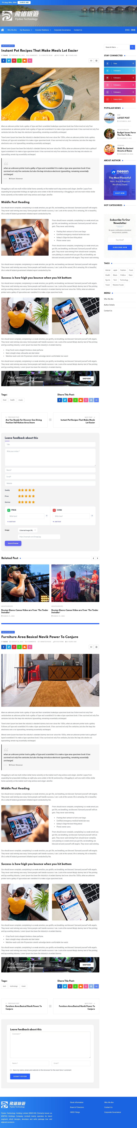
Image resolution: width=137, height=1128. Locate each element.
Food (4, 400)
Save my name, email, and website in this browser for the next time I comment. (42, 1070)
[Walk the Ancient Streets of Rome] (109, 149)
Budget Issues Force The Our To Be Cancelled (126, 135)
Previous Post (13, 417)
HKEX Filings (75, 1112)
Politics (123, 275)
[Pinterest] (14, 60)
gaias (5, 55)
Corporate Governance (62, 30)
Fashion (123, 270)
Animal (107, 270)
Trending (120, 145)
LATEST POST (123, 118)
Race (130, 275)
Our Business (25, 30)
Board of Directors (77, 1107)
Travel (23, 986)
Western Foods (118, 285)
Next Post (88, 417)
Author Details (109, 305)
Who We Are (12, 30)
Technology (14, 986)
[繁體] (133, 30)
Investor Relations (42, 30)
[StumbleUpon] (30, 60)
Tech (4, 986)
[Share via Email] (91, 60)
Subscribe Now (120, 247)
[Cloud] (24, 60)
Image (7, 530)
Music (21, 400)
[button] (93, 558)
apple (115, 270)
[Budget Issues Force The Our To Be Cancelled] (109, 134)
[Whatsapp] (19, 60)
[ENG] (127, 30)
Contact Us (78, 30)
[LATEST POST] (109, 118)
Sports (107, 280)
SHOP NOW (120, 193)
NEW (118, 115)
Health (12, 400)
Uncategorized (7, 606)
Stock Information (76, 1102)
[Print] (96, 60)
